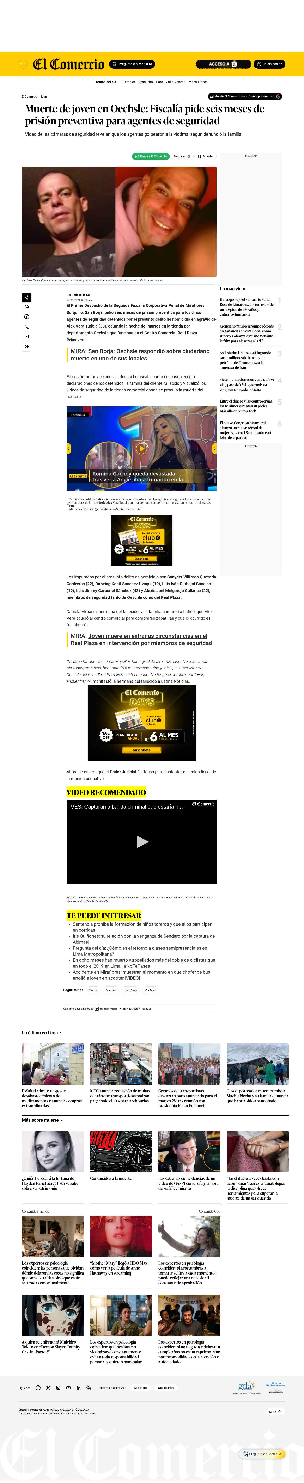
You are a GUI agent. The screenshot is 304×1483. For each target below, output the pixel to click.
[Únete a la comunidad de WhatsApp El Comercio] (151, 156)
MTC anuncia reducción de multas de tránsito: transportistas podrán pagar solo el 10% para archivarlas (120, 1215)
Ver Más (150, 990)
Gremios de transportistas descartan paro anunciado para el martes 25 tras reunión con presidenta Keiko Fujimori (187, 1218)
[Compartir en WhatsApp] (26, 307)
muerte (93, 990)
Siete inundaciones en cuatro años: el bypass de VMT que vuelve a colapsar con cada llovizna (247, 384)
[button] (141, 842)
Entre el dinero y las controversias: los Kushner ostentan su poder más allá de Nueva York (246, 405)
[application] (142, 842)
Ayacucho (145, 82)
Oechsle (111, 990)
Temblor (129, 82)
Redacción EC (81, 295)
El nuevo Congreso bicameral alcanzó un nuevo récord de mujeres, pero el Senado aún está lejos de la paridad (245, 430)
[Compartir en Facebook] (26, 317)
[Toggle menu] (23, 64)
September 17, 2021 (128, 508)
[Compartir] (26, 297)
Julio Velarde (175, 82)
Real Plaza (130, 990)
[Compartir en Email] (26, 337)
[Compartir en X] (26, 327)
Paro (159, 82)
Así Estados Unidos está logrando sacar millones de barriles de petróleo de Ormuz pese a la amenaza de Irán (245, 360)
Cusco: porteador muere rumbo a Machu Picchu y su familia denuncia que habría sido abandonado (257, 1215)
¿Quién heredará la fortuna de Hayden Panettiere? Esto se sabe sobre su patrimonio (50, 1303)
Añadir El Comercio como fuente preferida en (244, 96)
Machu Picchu (199, 82)
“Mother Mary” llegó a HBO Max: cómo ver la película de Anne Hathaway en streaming (119, 1387)
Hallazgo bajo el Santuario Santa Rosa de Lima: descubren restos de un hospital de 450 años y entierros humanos (247, 307)
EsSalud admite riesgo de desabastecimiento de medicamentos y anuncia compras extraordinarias (52, 1218)
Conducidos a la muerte (111, 1298)
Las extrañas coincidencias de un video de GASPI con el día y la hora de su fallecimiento (188, 1303)
